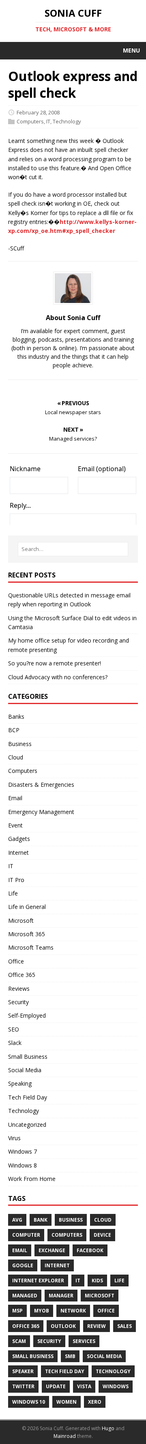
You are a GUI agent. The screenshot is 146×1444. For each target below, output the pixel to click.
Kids (97, 1280)
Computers (30, 121)
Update (56, 1386)
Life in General (27, 907)
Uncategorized (27, 1124)
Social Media (24, 1070)
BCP (13, 730)
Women (66, 1401)
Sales (124, 1326)
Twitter (23, 1386)
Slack (14, 1043)
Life (13, 893)
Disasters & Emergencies (41, 784)
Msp (17, 1310)
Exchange (52, 1250)
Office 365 (21, 975)
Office (16, 961)
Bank (40, 1219)
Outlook (63, 1326)
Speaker (23, 1371)
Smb (70, 1356)
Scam (19, 1341)
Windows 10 (28, 1401)
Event (15, 825)
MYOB (41, 1310)
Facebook (90, 1250)
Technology (67, 121)
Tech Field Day (27, 1097)
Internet (18, 852)
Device (102, 1234)
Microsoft (21, 920)
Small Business (27, 1056)
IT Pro (16, 880)
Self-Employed (27, 1015)
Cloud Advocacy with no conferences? (57, 677)
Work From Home (32, 1179)
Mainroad (65, 1436)
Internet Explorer (38, 1280)
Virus (14, 1138)
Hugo (108, 1428)
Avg (17, 1219)
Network (73, 1310)
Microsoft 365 (26, 934)
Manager (61, 1295)
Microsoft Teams (31, 947)
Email (15, 798)
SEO (13, 1029)
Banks (16, 716)
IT (48, 121)
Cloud (15, 757)
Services (84, 1341)
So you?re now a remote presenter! (54, 663)
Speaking (20, 1083)
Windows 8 (22, 1165)
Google (22, 1265)
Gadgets (19, 839)
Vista (84, 1386)
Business (20, 744)
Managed (24, 1295)
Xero (94, 1401)
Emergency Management (41, 812)
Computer (26, 1234)
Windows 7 (22, 1151)
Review (96, 1326)
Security (18, 1002)
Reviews (19, 988)
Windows (116, 1386)
